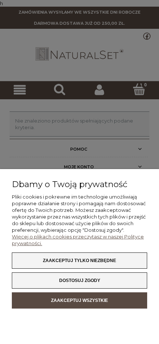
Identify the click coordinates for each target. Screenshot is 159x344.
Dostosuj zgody (79, 280)
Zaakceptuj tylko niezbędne (79, 260)
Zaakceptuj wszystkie (79, 300)
